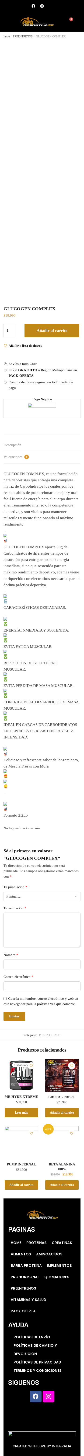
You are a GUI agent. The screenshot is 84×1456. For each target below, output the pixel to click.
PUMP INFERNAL (21, 1164)
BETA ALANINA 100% (62, 1166)
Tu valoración (15, 908)
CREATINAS (62, 1242)
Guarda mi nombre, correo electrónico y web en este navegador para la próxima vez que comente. (41, 1001)
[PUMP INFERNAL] (21, 1143)
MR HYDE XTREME (21, 1097)
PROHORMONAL (25, 1276)
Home (16, 1242)
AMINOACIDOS (49, 1254)
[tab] (42, 445)
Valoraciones (15, 457)
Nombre (11, 955)
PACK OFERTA (23, 1311)
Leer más (21, 1112)
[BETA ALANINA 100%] (62, 1143)
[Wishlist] (31, 1065)
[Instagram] (42, 6)
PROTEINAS (36, 1242)
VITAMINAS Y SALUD (28, 1299)
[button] (5, 22)
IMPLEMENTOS (59, 1265)
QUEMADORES (56, 1276)
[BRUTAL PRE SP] (62, 1075)
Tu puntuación (15, 887)
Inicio (7, 36)
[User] (50, 6)
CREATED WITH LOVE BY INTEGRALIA (42, 1446)
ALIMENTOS (21, 1254)
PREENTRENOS (23, 36)
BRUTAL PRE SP (61, 1097)
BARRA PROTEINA (26, 1265)
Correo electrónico (18, 977)
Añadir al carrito (52, 330)
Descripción (12, 445)
